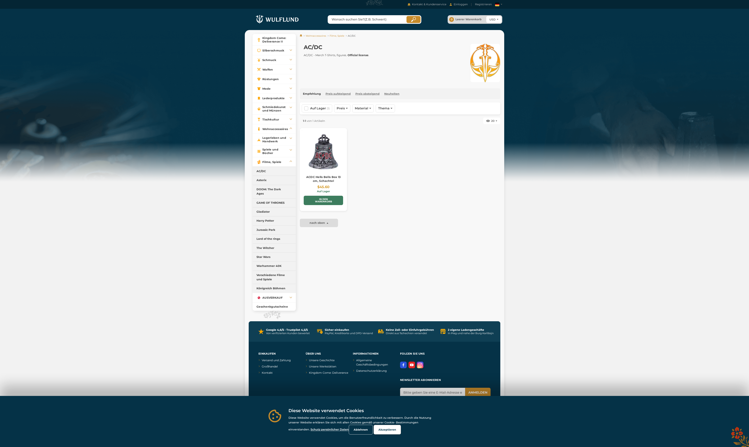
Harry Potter (265, 220)
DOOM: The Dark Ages (268, 191)
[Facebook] (403, 365)
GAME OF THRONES (270, 202)
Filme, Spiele (337, 35)
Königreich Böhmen (270, 288)
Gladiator (263, 211)
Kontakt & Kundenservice (429, 4)
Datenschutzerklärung (371, 371)
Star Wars (263, 257)
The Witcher (265, 248)
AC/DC (261, 171)
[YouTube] (411, 365)
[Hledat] (413, 19)
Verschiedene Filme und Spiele (270, 277)
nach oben (318, 223)
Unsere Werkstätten (322, 366)
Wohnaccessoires (316, 35)
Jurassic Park (265, 230)
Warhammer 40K (268, 266)
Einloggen (461, 4)
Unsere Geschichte (322, 360)
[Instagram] (420, 365)
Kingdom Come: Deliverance (328, 372)
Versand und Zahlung (276, 360)
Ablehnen (361, 429)
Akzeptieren (387, 429)
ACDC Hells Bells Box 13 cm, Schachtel (323, 179)
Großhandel (270, 366)
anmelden (477, 392)
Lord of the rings (268, 239)
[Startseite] (301, 35)
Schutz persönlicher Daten (330, 429)
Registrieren (483, 4)
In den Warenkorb (323, 200)
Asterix (261, 180)
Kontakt (267, 372)
